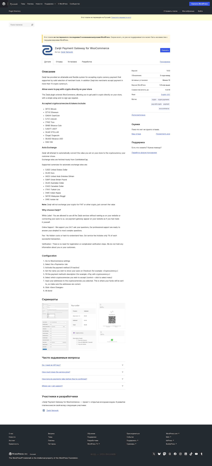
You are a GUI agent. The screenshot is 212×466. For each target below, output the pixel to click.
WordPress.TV (93, 444)
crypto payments (163, 99)
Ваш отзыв (136, 134)
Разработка (87, 62)
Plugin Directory (15, 11)
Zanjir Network (67, 52)
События (130, 437)
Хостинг (12, 440)
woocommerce (164, 108)
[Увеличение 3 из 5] (94, 306)
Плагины (51, 440)
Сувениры (131, 444)
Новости (12, 437)
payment (166, 104)
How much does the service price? (56, 372)
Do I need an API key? (51, 365)
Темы (50, 437)
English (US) (165, 94)
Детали (47, 62)
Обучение (91, 433)
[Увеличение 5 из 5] (122, 333)
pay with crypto (157, 104)
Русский (33, 454)
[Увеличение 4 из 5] (122, 306)
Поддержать (132, 440)
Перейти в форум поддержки (144, 153)
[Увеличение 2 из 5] (65, 323)
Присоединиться (133, 433)
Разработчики (92, 440)
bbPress (170, 440)
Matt (168, 437)
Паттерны (52, 444)
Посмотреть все (163, 134)
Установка (72, 62)
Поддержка (165, 62)
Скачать (165, 50)
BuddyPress (171, 444)
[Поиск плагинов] (32, 25)
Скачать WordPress (199, 4)
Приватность (14, 444)
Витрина (51, 433)
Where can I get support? (52, 386)
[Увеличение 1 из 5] (65, 306)
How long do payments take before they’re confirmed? (64, 379)
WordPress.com (172, 433)
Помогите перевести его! (121, 17)
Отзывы (59, 62)
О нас (11, 433)
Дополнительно (138, 115)
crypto (154, 99)
